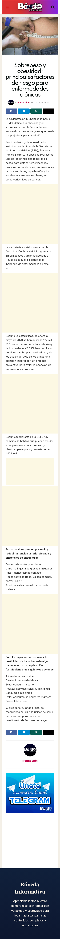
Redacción (24, 102)
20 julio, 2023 (42, 102)
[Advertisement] (30, 214)
